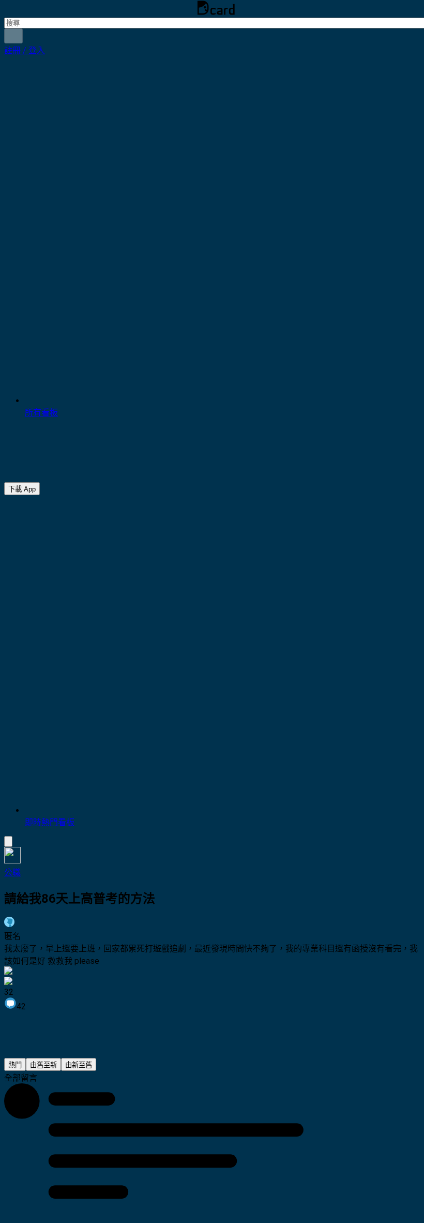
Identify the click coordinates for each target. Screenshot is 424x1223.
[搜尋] (13, 35)
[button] (24, 50)
